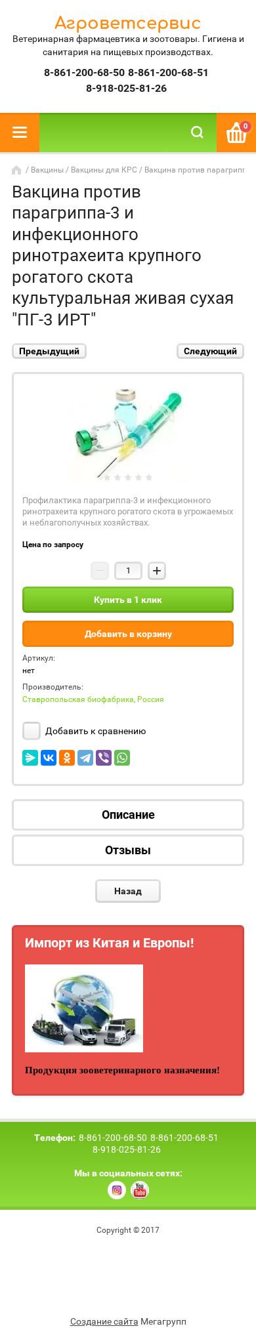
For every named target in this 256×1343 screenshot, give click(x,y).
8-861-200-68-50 (84, 72)
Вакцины (47, 170)
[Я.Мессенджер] (30, 758)
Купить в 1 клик (128, 599)
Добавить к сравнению (94, 731)
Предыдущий (49, 351)
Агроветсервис (128, 23)
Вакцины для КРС (104, 170)
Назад (128, 891)
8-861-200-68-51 (168, 72)
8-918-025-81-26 (126, 88)
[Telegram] (85, 758)
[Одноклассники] (67, 758)
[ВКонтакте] (48, 758)
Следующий (210, 351)
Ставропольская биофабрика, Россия (93, 699)
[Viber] (104, 758)
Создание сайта (104, 1321)
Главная (18, 170)
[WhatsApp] (122, 758)
